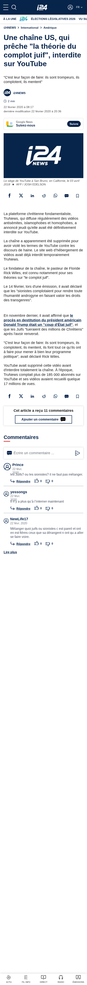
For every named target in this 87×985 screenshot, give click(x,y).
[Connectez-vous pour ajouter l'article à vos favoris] (77, 196)
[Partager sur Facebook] (9, 195)
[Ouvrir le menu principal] (5, 7)
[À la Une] (42, 7)
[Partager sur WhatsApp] (55, 195)
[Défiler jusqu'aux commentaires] (67, 196)
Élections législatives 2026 (53, 19)
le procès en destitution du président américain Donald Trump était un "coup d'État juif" (42, 320)
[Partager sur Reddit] (43, 195)
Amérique (50, 27)
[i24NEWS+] (24, 19)
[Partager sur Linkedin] (32, 195)
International (29, 27)
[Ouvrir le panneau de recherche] (14, 7)
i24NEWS (10, 27)
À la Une (9, 19)
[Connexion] (70, 7)
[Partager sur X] (21, 195)
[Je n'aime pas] (47, 481)
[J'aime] (36, 481)
